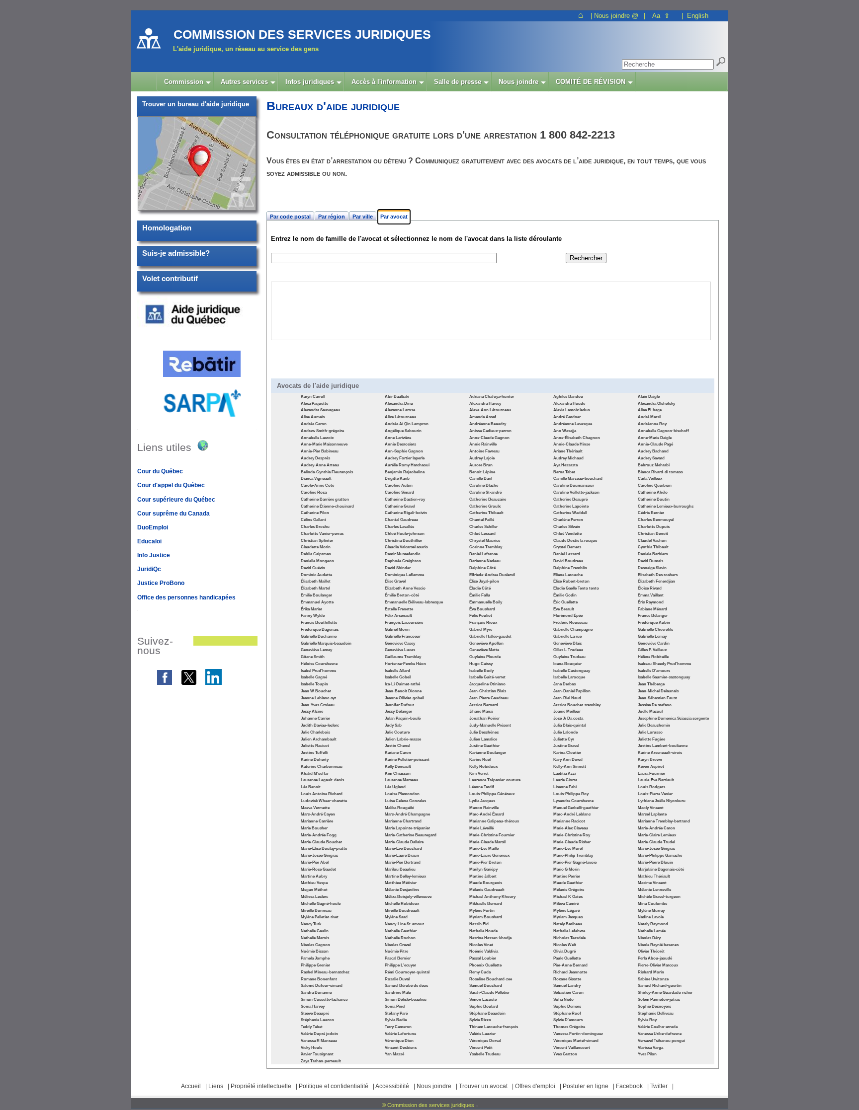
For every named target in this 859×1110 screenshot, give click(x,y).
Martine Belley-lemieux (405, 876)
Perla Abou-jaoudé (655, 958)
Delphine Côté (482, 568)
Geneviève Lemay (316, 650)
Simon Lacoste (483, 999)
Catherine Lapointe (571, 506)
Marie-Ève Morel (568, 848)
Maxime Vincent (652, 883)
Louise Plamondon (402, 794)
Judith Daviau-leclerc (320, 725)
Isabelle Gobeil (398, 677)
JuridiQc (149, 569)
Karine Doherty (315, 759)
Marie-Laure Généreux (489, 855)
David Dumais (650, 561)
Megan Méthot (314, 890)
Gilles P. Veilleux (652, 650)
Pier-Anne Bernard (570, 965)
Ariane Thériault (568, 451)
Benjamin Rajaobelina (405, 472)
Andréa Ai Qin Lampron (407, 424)
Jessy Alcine (312, 711)
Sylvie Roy (647, 1020)
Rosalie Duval (397, 979)
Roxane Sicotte (567, 979)
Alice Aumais (313, 417)
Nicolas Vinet (481, 945)
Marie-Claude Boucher (321, 842)
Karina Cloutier (567, 752)
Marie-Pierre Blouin (655, 862)
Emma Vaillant (651, 595)
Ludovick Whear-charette (324, 801)
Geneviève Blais (567, 643)
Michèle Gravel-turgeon (659, 896)
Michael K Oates (568, 896)
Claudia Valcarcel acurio (406, 547)
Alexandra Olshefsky (656, 403)
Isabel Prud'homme (318, 670)
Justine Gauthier (484, 745)
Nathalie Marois (315, 938)
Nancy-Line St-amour (404, 924)
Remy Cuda (480, 972)
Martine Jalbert (483, 876)
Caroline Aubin (399, 485)
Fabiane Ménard (652, 609)
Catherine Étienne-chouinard (327, 506)
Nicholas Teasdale (569, 938)
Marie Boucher (314, 828)
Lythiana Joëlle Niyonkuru (662, 801)
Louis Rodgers (651, 787)
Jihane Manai (481, 711)
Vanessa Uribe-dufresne (660, 1034)
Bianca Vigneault (316, 478)
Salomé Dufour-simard (322, 985)
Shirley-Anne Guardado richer (665, 992)
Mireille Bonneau (316, 910)
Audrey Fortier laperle (405, 458)
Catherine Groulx (485, 506)
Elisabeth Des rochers (658, 575)
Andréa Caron (314, 424)
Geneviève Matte (484, 650)
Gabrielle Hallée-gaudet (490, 636)
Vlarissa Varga (650, 1047)
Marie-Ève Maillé (484, 848)
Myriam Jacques (568, 917)
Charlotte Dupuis (654, 526)
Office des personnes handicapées (186, 597)
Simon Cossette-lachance (324, 999)
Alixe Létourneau (400, 417)
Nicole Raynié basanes (658, 945)
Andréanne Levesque (572, 424)
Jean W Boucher (316, 691)
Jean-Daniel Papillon (572, 691)
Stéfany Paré (396, 1013)
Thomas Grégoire (569, 1027)
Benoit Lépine (482, 472)
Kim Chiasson (398, 773)
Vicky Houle (311, 1047)
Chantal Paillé (481, 520)
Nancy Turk (311, 924)
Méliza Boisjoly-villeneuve (408, 896)
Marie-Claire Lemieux (657, 835)
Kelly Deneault (398, 766)
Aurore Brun (481, 465)
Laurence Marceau (401, 780)
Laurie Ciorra (565, 780)
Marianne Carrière (317, 821)
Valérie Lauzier (482, 1034)
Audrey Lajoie (482, 458)
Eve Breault (563, 609)
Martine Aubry (314, 876)
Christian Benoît (653, 533)
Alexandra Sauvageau (320, 410)
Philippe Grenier (315, 965)
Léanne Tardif (481, 787)
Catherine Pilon (315, 513)
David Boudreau (568, 561)
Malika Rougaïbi (399, 808)
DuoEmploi (152, 527)
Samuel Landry (567, 985)
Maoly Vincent (651, 808)
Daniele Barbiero (653, 554)
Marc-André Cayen (318, 814)
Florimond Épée (568, 615)
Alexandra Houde (569, 403)
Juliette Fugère (651, 739)
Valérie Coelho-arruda (658, 1027)
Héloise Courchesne (319, 664)
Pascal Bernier (398, 958)
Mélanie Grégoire (568, 890)
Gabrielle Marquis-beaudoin (326, 643)
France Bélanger (653, 615)
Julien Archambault (319, 739)
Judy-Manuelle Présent (490, 725)
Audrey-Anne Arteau (320, 465)
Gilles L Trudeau (568, 650)
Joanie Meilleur (567, 711)
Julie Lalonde (565, 732)
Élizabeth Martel (315, 588)
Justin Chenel (397, 745)
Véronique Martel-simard (576, 1040)
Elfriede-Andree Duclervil (492, 575)
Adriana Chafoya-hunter (491, 396)
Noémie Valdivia (483, 951)
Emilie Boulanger (316, 595)
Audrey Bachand (653, 451)
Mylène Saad (396, 917)
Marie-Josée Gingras (656, 848)
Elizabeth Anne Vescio (405, 588)
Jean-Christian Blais (487, 691)
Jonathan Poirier (484, 718)
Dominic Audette (316, 575)
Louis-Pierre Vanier (655, 794)
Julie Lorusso (650, 732)
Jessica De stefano (655, 705)
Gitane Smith (313, 657)
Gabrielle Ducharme (319, 636)
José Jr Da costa (568, 718)
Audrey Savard (651, 458)
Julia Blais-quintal (569, 725)
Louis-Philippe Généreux (492, 794)
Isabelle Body (481, 670)
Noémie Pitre (396, 951)
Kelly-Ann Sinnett (569, 766)
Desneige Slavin (652, 568)
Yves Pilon (647, 1054)
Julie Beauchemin (654, 725)
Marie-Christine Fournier (492, 835)
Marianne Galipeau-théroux (494, 821)
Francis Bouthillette (319, 622)
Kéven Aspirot (651, 766)
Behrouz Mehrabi (654, 465)
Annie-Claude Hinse (571, 444)
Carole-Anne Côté (317, 485)
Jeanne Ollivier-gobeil (404, 698)
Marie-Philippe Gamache (660, 855)
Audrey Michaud (568, 458)
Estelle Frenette (399, 609)
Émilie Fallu (479, 595)
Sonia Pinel (395, 1006)
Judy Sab (393, 725)
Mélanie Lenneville (654, 890)
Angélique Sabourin (403, 431)
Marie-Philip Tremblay (573, 855)
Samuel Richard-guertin (660, 985)
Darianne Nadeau (485, 561)
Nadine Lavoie (651, 917)
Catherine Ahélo (653, 492)
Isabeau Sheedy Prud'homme (664, 664)
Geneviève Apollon (486, 643)
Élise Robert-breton (571, 581)
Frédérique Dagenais (320, 629)
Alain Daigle (649, 396)
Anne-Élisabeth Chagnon (576, 438)
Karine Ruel (480, 759)
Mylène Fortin (482, 910)
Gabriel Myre (480, 629)
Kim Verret (479, 773)
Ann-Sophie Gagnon (404, 451)
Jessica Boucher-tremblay (577, 705)
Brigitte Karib (397, 478)
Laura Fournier (651, 773)
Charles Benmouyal (656, 520)
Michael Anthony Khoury (492, 896)
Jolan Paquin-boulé (403, 718)
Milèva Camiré (566, 903)
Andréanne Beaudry (487, 424)
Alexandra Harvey (485, 403)
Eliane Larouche (568, 575)
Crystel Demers (567, 547)
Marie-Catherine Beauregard (410, 835)
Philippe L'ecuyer (400, 965)
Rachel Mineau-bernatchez (325, 972)
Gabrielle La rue (567, 636)
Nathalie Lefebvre (569, 931)
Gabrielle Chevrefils (655, 629)
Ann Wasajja (564, 431)
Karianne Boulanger (487, 752)
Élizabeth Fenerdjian (656, 581)
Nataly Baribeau (567, 924)
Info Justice (153, 555)
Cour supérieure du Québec (176, 499)
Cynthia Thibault (653, 547)
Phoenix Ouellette (485, 965)
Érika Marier (311, 609)
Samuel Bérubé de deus (406, 985)
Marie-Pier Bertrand (403, 862)
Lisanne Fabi (565, 787)
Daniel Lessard (566, 554)
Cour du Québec (160, 471)
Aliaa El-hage (650, 410)
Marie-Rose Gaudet (318, 869)
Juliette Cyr (563, 739)
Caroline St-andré (485, 492)
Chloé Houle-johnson (405, 533)
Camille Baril (480, 478)
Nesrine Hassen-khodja (490, 938)
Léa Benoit (311, 787)
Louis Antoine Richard (322, 794)
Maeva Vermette (315, 808)
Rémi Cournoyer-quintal (407, 972)
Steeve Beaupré (315, 1013)
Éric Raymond (651, 602)
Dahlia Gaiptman (316, 554)
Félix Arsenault (398, 615)
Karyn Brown (650, 759)
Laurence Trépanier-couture (494, 780)
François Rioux (483, 622)
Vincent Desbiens (401, 1047)
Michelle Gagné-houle (321, 903)
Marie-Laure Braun (402, 855)
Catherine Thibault (486, 513)
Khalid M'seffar (315, 773)
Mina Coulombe (652, 903)
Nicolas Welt (564, 945)
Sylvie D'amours (568, 1020)
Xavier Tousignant (317, 1054)
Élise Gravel (395, 581)
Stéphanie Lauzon (317, 1020)
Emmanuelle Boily (485, 602)
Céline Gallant (313, 520)
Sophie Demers (567, 1006)
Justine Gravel (566, 745)
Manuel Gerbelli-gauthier (576, 808)
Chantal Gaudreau (401, 520)
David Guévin (313, 568)
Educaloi (149, 541)
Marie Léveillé (481, 828)
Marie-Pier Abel (315, 862)
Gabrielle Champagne (573, 629)
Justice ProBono (160, 583)
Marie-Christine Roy (571, 835)
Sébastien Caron (568, 992)
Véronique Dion (399, 1040)
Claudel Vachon (652, 540)
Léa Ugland (395, 787)
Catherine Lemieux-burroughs (665, 506)
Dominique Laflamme (404, 575)
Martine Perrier (566, 876)
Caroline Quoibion (655, 485)
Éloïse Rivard (650, 588)
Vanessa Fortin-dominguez (578, 1034)
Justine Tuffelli (314, 752)
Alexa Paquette (314, 403)
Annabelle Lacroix (317, 438)
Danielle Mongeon (317, 561)
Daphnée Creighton (403, 561)
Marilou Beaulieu (400, 869)
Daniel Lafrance (483, 554)
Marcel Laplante (652, 814)
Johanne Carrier (315, 718)
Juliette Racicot (315, 745)
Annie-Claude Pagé (655, 444)
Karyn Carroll (313, 396)
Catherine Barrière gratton (325, 499)
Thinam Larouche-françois (493, 1027)
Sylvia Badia (396, 1020)
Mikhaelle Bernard (485, 903)
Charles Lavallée (399, 526)
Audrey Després (315, 458)
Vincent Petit (481, 1047)
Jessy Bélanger (398, 711)
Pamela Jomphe (315, 958)
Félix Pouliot (480, 615)
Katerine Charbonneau (322, 766)
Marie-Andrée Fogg (319, 835)
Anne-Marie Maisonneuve (324, 444)
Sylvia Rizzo (480, 1020)
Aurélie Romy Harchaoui (407, 465)
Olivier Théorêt (651, 951)
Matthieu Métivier (401, 883)
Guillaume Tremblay (403, 657)
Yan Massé (394, 1054)
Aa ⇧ (661, 15)
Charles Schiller (483, 526)
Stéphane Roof (567, 1013)
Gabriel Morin (397, 629)
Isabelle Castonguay (571, 670)
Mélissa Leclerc (314, 896)
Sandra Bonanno (316, 992)
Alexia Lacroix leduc (571, 410)
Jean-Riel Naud (567, 698)
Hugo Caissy (481, 664)
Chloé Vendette (567, 533)
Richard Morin (651, 972)
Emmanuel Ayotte (317, 602)
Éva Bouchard (482, 609)
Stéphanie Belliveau (656, 1013)
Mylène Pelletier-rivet (320, 917)
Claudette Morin (316, 547)
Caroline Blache (483, 485)
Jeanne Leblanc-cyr (318, 698)
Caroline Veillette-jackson (576, 492)
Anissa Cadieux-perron (490, 431)
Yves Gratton (565, 1054)
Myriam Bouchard (485, 917)
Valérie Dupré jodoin (319, 1034)
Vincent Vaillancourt (571, 1047)
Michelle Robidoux (402, 903)
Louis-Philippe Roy (571, 794)
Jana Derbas (564, 684)
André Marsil (649, 417)
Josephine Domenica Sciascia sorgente (673, 718)
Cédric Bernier (651, 513)
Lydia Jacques (482, 801)
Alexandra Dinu (399, 403)
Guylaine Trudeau (569, 657)
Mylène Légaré (566, 910)
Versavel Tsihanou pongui (661, 1040)
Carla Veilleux (650, 478)
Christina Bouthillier (403, 540)
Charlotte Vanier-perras (322, 533)
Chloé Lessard (482, 533)
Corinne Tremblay (485, 547)
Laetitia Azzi (564, 773)
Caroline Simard (399, 492)
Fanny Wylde (313, 615)
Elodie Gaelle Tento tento (576, 588)
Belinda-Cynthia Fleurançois (327, 472)
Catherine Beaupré (570, 499)
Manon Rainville (484, 808)
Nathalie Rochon (400, 938)
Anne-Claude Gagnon (489, 438)
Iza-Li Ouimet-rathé (402, 684)
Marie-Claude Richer (572, 842)
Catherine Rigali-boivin (406, 513)
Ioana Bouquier (567, 664)
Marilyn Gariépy (483, 869)
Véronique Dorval (485, 1040)
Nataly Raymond (653, 924)
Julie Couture (397, 732)
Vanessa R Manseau (319, 1040)
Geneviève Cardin (654, 643)
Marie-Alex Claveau (570, 828)
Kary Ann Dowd (568, 759)
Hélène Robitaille (653, 657)
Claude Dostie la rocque (575, 540)
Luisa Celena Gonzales (405, 801)
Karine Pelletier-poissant (407, 759)
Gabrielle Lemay (652, 636)
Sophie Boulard (483, 1006)
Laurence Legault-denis (322, 780)
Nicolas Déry (649, 938)
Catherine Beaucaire (487, 499)
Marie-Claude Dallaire (404, 842)
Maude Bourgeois (485, 883)
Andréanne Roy (652, 424)
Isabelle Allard (397, 670)
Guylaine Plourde (485, 657)
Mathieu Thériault (654, 876)
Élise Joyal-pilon (484, 581)
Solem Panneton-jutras (659, 999)
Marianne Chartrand (403, 821)
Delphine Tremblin (570, 568)
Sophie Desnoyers (654, 1006)
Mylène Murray (651, 910)
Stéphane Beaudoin (487, 1013)
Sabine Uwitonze (653, 979)
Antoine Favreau (484, 451)
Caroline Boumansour (573, 485)
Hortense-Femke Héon (405, 664)
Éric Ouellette (565, 602)
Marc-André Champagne (407, 814)
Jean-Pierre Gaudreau (489, 698)
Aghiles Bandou (568, 396)
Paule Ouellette (567, 958)
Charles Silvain (566, 526)
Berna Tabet (564, 472)
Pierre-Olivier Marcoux (658, 965)
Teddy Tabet (312, 1027)
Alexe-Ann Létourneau (490, 410)
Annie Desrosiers (400, 444)
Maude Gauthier (568, 883)
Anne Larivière (398, 438)
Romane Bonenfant (319, 979)
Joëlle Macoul (650, 711)
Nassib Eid (479, 924)
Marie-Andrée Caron (656, 828)
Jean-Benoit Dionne (403, 691)
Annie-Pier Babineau (320, 451)
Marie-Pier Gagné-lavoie (575, 862)
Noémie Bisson (315, 951)
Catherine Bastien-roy (405, 499)
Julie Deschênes (484, 732)
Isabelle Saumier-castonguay (664, 677)
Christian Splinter (317, 540)
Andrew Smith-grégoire (322, 431)
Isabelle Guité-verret (487, 677)
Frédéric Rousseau (570, 622)
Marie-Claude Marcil (487, 842)
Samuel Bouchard (485, 985)
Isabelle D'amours (654, 670)
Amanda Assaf (482, 417)
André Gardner (567, 417)
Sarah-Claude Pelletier (489, 992)
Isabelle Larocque (569, 677)
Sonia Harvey (313, 1006)
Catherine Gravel (400, 506)
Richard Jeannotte (570, 972)
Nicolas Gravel (398, 945)
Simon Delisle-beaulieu (406, 999)
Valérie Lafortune (400, 1034)
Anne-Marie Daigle (655, 438)
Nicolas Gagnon (315, 945)
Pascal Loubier (482, 958)
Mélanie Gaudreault (487, 890)
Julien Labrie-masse (403, 739)
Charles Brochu (315, 526)
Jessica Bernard (483, 705)
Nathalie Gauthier (401, 931)
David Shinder (398, 568)
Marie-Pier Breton (485, 862)
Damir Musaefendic (402, 554)
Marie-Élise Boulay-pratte (324, 848)
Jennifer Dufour (399, 705)
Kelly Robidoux (483, 766)
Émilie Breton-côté (402, 595)
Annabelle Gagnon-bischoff (663, 431)
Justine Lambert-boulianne (662, 745)
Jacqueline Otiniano (487, 684)
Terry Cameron (398, 1027)
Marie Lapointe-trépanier (407, 828)
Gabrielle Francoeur (403, 636)
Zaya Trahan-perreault (321, 1061)
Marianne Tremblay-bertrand (664, 821)
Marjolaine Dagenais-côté (661, 869)
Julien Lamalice (483, 739)
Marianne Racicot (569, 821)
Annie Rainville (483, 444)
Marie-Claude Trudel (656, 842)
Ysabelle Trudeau (485, 1054)
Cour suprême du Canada (173, 513)
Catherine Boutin (654, 499)
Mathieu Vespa (314, 883)
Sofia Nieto (563, 999)
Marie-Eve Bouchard (403, 848)
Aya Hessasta (565, 465)
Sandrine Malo (398, 992)
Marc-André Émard (486, 814)
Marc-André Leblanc (572, 814)
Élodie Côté (480, 588)
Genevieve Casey (400, 643)
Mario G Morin (566, 869)
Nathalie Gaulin (315, 931)
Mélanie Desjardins (402, 890)
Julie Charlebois (315, 732)
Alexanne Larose (400, 410)
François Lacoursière (404, 622)
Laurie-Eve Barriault (656, 780)
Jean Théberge (651, 684)
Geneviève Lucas (400, 650)
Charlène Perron (568, 520)
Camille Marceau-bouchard (577, 478)
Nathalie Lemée (652, 931)
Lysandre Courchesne (573, 801)
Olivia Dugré (564, 951)
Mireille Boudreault (402, 910)
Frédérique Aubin (654, 622)
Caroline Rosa (314, 492)
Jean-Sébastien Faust (657, 698)
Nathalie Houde (483, 931)
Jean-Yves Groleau (318, 705)
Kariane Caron (398, 752)
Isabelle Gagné (314, 677)
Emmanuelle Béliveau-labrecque (414, 602)
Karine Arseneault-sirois (660, 752)
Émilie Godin (565, 595)
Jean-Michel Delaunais (658, 691)
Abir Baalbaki (397, 396)
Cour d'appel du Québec (171, 485)
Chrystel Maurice (484, 540)
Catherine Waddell (570, 513)
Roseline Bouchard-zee (490, 979)
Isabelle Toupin (314, 684)
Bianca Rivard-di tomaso (660, 472)
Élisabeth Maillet (316, 581)
